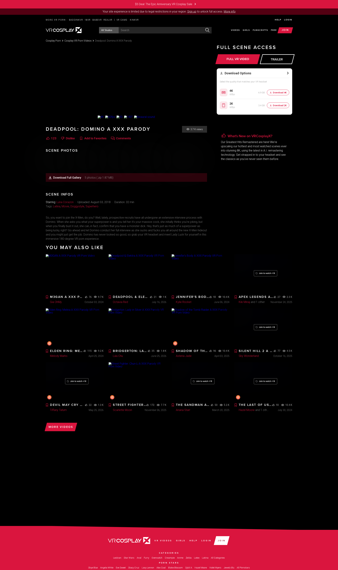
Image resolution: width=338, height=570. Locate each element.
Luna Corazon (65, 202)
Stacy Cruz (133, 567)
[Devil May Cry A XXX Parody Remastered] (75, 381)
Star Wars (129, 557)
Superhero (92, 206)
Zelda (189, 557)
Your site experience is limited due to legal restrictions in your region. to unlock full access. (163, 11)
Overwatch (157, 557)
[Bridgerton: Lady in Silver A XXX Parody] (137, 327)
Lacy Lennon (148, 567)
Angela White (106, 567)
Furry (146, 557)
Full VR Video (238, 59)
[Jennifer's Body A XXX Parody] (200, 273)
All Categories (218, 557)
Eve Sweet (121, 567)
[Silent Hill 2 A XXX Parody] (263, 327)
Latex (196, 557)
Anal (139, 557)
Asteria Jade (184, 356)
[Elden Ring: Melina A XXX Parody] (75, 327)
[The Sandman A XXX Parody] (200, 381)
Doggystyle (77, 206)
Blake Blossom (175, 567)
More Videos (61, 427)
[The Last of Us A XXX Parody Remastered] (263, 381)
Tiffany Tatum (58, 410)
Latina (56, 206)
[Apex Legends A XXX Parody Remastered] (263, 273)
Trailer (277, 59)
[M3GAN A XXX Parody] (75, 273)
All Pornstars (243, 567)
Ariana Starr (183, 410)
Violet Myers (215, 567)
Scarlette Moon (122, 410)
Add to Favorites (95, 138)
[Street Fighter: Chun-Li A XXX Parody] (137, 381)
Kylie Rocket (183, 302)
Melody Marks (58, 356)
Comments (123, 138)
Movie (65, 206)
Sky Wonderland (249, 356)
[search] (207, 30)
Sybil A (188, 567)
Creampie (170, 557)
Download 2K (280, 105)
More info (230, 11)
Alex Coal (161, 567)
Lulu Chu (118, 356)
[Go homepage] (64, 30)
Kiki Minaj (244, 302)
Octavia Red (120, 302)
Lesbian (117, 557)
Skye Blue (93, 567)
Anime (180, 557)
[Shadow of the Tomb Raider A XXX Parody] (200, 327)
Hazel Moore (247, 410)
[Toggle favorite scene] (47, 297)
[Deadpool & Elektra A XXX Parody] (137, 273)
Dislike (70, 138)
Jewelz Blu (229, 567)
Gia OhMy (56, 302)
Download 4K (280, 92)
